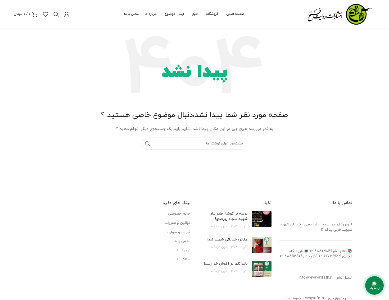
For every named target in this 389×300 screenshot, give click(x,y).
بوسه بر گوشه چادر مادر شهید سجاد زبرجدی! (228, 216)
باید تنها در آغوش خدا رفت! (226, 263)
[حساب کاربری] (66, 14)
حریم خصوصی (179, 213)
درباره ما (184, 250)
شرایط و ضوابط (179, 232)
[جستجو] (56, 14)
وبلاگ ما (184, 259)
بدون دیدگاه (219, 226)
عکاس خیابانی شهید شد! (227, 239)
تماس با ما (182, 241)
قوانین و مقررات (178, 222)
